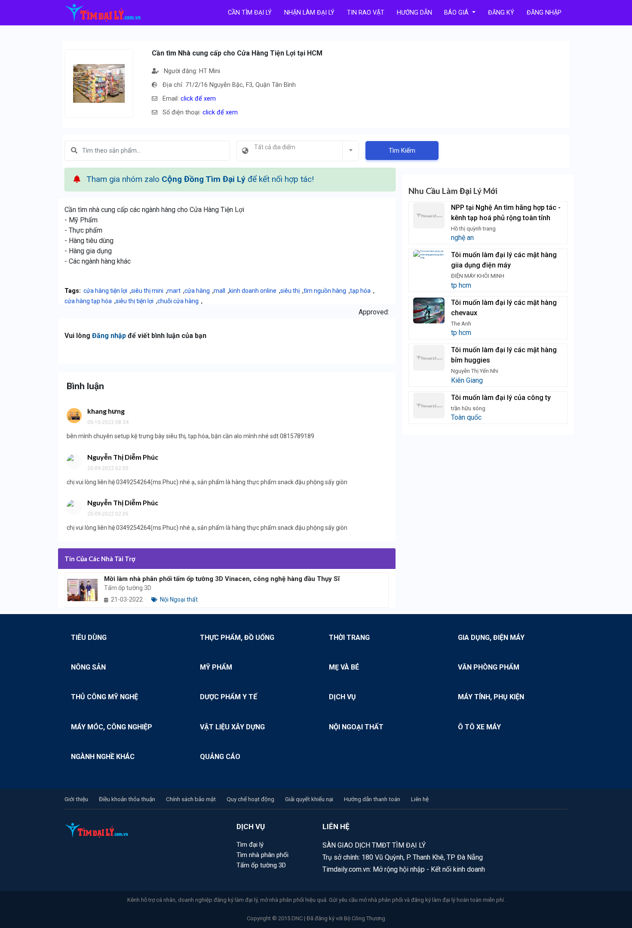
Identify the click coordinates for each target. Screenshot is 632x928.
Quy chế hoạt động (250, 799)
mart (174, 290)
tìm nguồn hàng (325, 290)
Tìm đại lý (250, 844)
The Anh (461, 323)
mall (219, 290)
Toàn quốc (466, 417)
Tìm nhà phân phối (262, 855)
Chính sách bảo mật (191, 799)
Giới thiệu (76, 799)
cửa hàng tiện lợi (105, 290)
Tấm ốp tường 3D (261, 865)
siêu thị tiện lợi (134, 301)
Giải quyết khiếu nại (309, 799)
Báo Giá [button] (457, 12)
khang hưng (106, 411)
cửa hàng (197, 290)
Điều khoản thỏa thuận (127, 799)
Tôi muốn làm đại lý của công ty (501, 397)
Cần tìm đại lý (250, 12)
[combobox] (297, 151)
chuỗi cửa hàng (178, 301)
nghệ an (462, 238)
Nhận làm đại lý (309, 12)
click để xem (198, 98)
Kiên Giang (467, 380)
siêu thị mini (147, 290)
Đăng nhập (109, 336)
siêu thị (290, 290)
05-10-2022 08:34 (108, 422)
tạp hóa (360, 290)
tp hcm (461, 285)
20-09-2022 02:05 (108, 468)
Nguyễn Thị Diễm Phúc (122, 457)
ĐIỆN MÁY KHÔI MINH (477, 276)
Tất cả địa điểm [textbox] (274, 147)
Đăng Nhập (544, 12)
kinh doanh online (252, 290)
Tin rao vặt (365, 12)
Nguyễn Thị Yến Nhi (474, 371)
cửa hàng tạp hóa (88, 301)
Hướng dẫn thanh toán (372, 799)
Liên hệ (420, 799)
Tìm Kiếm (402, 150)
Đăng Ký (501, 12)
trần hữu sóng (468, 408)
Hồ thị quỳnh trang (473, 228)
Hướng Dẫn (414, 12)
